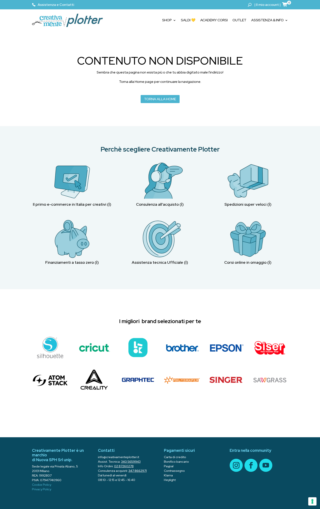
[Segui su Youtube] (265, 465)
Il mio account (267, 4)
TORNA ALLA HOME (160, 99)
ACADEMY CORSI (214, 20)
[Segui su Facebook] (251, 465)
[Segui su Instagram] (236, 465)
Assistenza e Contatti (56, 4)
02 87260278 (124, 466)
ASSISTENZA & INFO (267, 20)
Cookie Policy (41, 485)
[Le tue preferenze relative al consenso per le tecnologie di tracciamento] (312, 501)
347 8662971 (137, 471)
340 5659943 (131, 462)
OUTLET (239, 20)
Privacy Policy (41, 489)
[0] (285, 4)
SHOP (167, 20)
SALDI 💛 (188, 20)
